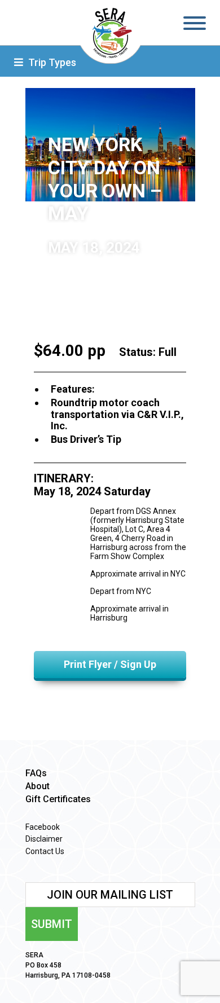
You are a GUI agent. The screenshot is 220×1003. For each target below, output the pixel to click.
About (37, 786)
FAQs (36, 773)
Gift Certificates (58, 799)
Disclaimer (44, 838)
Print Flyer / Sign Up (110, 664)
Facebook (42, 827)
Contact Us (44, 851)
